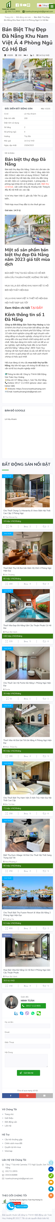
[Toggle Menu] (52, 6)
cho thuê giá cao (37, 204)
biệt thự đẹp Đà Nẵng (19, 169)
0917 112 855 (33, 1005)
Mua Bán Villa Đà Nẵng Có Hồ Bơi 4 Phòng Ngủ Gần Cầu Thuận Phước (26, 971)
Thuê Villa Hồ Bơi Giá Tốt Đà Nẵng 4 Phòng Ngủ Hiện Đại (27, 741)
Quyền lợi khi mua (13, 1147)
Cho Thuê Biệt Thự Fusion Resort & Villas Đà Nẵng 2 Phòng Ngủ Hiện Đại (27, 914)
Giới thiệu (9, 1118)
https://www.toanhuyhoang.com (31, 388)
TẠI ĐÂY (37, 308)
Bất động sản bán (23, 17)
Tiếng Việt (46, 5)
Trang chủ (9, 17)
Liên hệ (8, 1125)
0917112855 (14, 11)
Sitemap (8, 1151)
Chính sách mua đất (13, 1143)
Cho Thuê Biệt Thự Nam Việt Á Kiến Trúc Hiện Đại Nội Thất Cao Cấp (27, 799)
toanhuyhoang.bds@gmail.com (39, 11)
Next (48, 75)
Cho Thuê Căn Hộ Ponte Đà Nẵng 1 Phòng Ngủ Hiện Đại (27, 684)
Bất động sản (11, 1122)
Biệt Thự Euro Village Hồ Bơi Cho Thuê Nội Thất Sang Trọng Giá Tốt (27, 856)
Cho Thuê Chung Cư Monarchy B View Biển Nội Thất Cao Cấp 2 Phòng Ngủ (26, 512)
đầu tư (27, 204)
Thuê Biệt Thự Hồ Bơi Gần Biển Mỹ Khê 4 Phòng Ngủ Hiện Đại (27, 569)
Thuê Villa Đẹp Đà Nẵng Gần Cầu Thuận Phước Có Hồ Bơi (27, 626)
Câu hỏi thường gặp (13, 1139)
